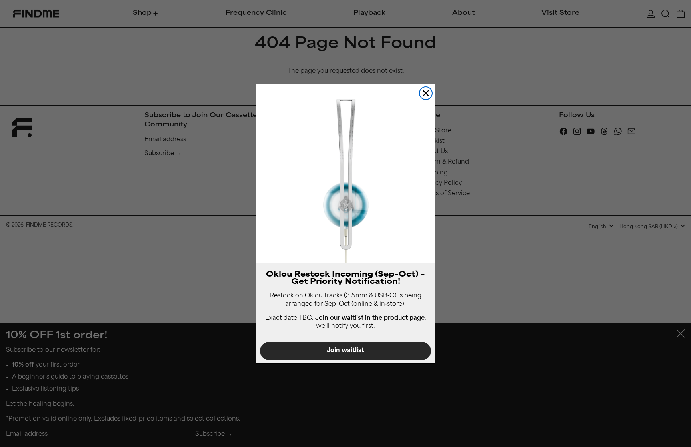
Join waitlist (345, 351)
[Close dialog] (425, 93)
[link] (345, 173)
